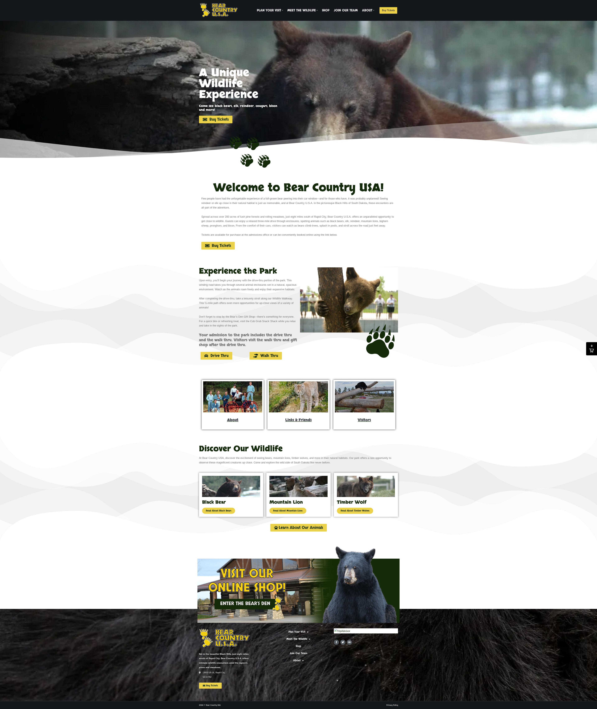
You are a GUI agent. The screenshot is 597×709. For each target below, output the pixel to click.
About (297, 660)
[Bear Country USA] (220, 10)
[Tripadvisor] (349, 642)
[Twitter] (342, 642)
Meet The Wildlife (296, 639)
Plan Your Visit (296, 632)
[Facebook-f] (336, 642)
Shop (325, 10)
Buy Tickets (388, 10)
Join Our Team (346, 10)
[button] (282, 10)
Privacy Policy (392, 705)
